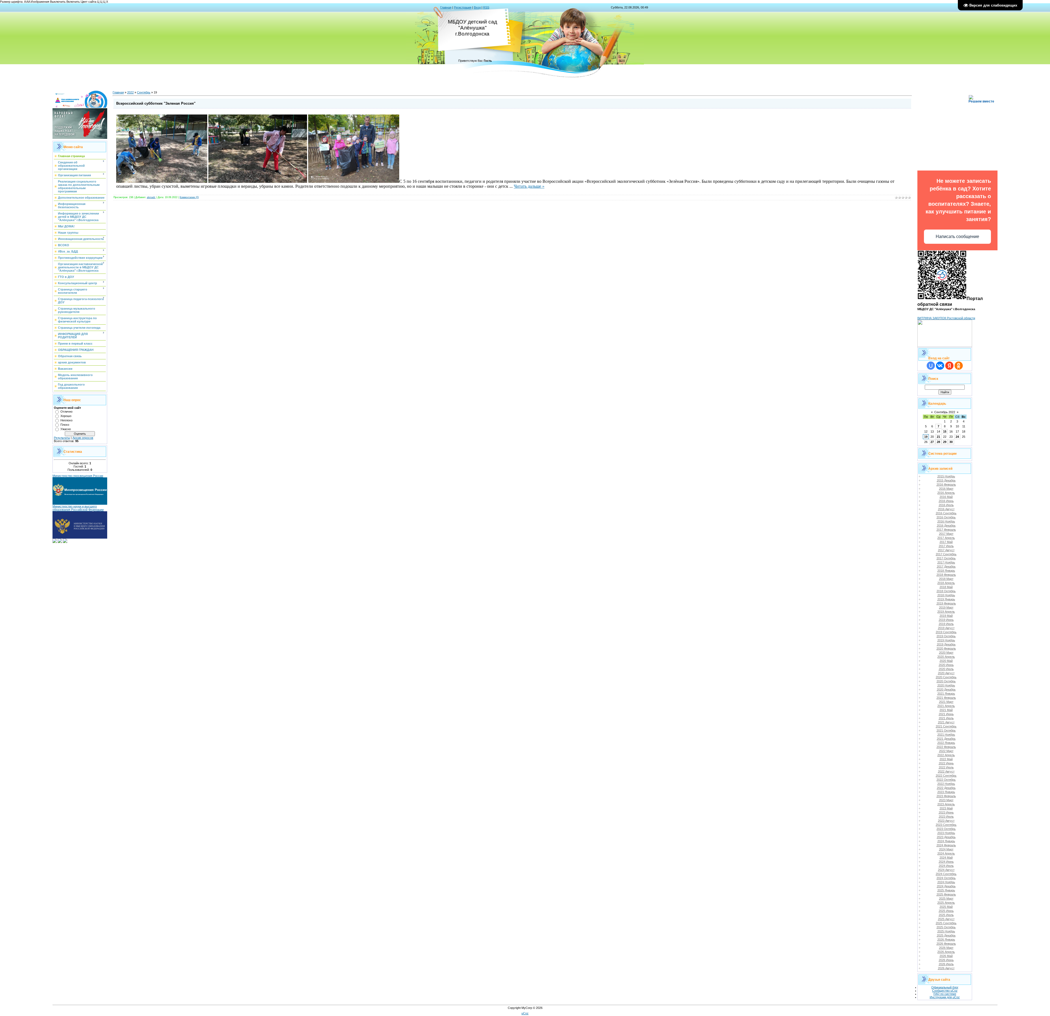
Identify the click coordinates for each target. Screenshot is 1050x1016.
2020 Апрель (946, 656)
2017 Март (946, 533)
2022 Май (946, 759)
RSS (486, 7)
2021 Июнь (946, 714)
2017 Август (946, 550)
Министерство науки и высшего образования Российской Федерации (78, 508)
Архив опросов (82, 437)
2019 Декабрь (946, 644)
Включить (73, 1)
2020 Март (946, 652)
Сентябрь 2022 (944, 412)
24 (957, 436)
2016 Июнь (946, 501)
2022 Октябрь (946, 779)
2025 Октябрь (946, 927)
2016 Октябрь (946, 517)
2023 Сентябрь (946, 824)
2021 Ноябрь (946, 734)
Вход (477, 7)
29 (944, 442)
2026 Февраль (946, 943)
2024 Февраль (946, 845)
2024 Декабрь (946, 886)
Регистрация (462, 7)
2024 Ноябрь (946, 882)
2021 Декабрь (946, 738)
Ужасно (65, 429)
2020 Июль (946, 669)
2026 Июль (946, 964)
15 (944, 431)
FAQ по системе (945, 994)
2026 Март (946, 947)
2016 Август (946, 509)
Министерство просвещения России (77, 475)
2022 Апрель (946, 755)
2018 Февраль (946, 574)
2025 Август (946, 919)
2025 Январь (946, 890)
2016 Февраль (946, 484)
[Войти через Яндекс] (949, 366)
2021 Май (946, 710)
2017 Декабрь (946, 566)
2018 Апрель (946, 583)
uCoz (525, 1013)
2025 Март (946, 898)
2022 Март (946, 751)
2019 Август (946, 628)
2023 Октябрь (946, 828)
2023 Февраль (946, 796)
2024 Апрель (946, 853)
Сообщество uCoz (945, 990)
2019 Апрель (946, 611)
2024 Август (946, 869)
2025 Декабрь (946, 935)
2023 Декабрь (946, 837)
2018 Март (946, 578)
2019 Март (946, 607)
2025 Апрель (946, 902)
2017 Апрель (946, 537)
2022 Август (946, 771)
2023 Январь (946, 792)
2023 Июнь (946, 812)
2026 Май (946, 956)
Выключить (58, 1)
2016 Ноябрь (946, 521)
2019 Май (946, 615)
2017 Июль (946, 546)
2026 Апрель (946, 951)
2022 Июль (946, 767)
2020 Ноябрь (946, 685)
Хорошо (65, 416)
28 (938, 442)
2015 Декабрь (946, 480)
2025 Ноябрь (946, 931)
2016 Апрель (946, 492)
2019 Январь (946, 599)
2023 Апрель (946, 804)
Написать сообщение (957, 236)
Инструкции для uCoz (945, 997)
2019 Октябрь (946, 636)
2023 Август (946, 820)
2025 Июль (946, 915)
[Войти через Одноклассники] (959, 366)
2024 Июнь (946, 861)
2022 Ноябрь (946, 783)
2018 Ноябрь (946, 595)
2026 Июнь (946, 960)
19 (926, 436)
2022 (130, 92)
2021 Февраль (946, 697)
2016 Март (946, 488)
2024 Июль (946, 865)
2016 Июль (946, 505)
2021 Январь (946, 693)
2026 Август (946, 968)
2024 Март (946, 849)
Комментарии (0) (189, 197)
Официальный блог (944, 987)
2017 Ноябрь (946, 562)
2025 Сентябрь (946, 923)
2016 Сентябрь (946, 513)
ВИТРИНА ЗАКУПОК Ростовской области (946, 318)
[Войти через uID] (931, 366)
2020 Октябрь (946, 681)
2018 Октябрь (946, 591)
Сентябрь (143, 92)
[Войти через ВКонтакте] (940, 366)
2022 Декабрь (946, 787)
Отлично (66, 411)
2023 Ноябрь (946, 833)
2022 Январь (946, 742)
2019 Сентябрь (946, 632)
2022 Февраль (946, 746)
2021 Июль (946, 718)
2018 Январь (946, 570)
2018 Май (946, 587)
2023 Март (946, 800)
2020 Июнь (946, 664)
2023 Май (946, 808)
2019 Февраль (946, 603)
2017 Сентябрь (946, 554)
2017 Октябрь (946, 558)
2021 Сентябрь (946, 726)
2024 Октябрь (946, 878)
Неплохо (66, 420)
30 (951, 442)
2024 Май (946, 857)
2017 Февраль (946, 529)
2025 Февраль (946, 894)
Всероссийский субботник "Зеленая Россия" (156, 103)
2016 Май (946, 496)
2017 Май (946, 542)
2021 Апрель (946, 705)
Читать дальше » (529, 186)
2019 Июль (946, 624)
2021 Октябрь (946, 730)
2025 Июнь (946, 910)
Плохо (64, 424)
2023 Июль (946, 816)
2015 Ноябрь (946, 476)
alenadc (151, 197)
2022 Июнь (946, 763)
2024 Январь (946, 841)
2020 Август (946, 673)
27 (932, 442)
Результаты (62, 437)
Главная (445, 7)
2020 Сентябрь (946, 677)
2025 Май (946, 906)
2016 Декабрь (946, 525)
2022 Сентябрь (946, 775)
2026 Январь (946, 939)
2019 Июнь (946, 619)
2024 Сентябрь (946, 874)
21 (938, 436)
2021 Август (946, 722)
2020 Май (946, 660)
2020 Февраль (946, 648)
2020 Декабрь (946, 689)
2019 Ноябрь (946, 640)
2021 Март (946, 701)
